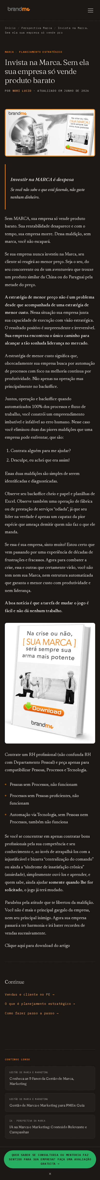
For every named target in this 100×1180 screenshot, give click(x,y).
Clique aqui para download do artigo (37, 946)
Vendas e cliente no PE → (29, 994)
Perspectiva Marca (36, 28)
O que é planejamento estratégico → (40, 1004)
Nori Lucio (22, 90)
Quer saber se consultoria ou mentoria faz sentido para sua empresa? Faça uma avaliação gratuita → (50, 1159)
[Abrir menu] (90, 10)
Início (10, 28)
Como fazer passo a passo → (32, 1013)
